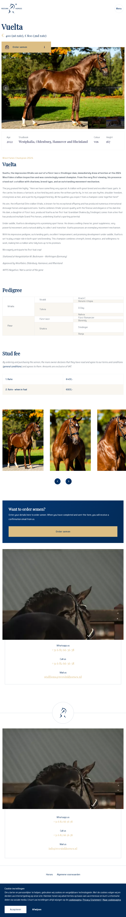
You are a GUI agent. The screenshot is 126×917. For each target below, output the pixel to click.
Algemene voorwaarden (68, 874)
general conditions (12, 366)
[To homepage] (12, 9)
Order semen (63, 531)
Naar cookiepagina (112, 900)
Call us (63, 661)
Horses (49, 874)
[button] (6, 88)
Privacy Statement (92, 900)
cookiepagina (75, 900)
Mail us (63, 675)
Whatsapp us (63, 648)
